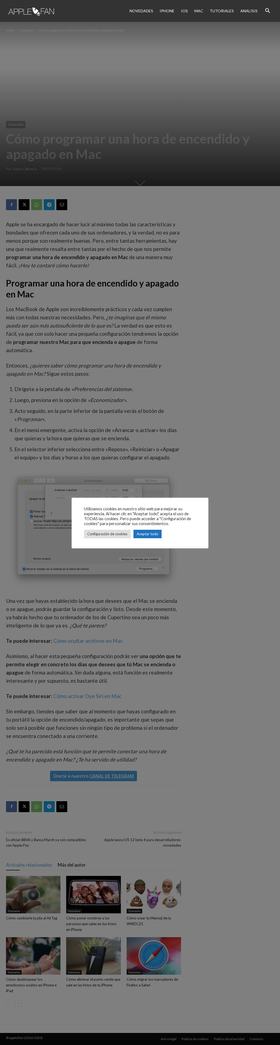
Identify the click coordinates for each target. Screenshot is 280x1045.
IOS (184, 10)
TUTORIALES (222, 10)
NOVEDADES (141, 10)
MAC (198, 10)
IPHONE (167, 10)
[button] (267, 11)
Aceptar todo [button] (147, 534)
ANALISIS (249, 10)
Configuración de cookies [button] (107, 534)
